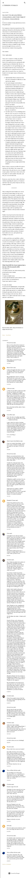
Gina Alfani (9, 414)
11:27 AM (8, 733)
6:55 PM (8, 742)
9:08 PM (9, 691)
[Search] (25, 2)
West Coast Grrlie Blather (13, 441)
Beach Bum (10, 367)
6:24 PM (8, 529)
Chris (8, 533)
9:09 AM (9, 410)
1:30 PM (8, 496)
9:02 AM (9, 384)
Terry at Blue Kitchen (12, 770)
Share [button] (3, 335)
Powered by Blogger (15, 873)
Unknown (9, 388)
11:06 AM (9, 436)
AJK (8, 825)
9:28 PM (8, 703)
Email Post (8, 335)
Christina (9, 559)
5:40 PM (9, 821)
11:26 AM (8, 780)
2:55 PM (8, 861)
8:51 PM (8, 555)
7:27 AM (8, 363)
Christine (9, 722)
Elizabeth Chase (11, 500)
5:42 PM (8, 831)
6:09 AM (9, 718)
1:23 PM (8, 449)
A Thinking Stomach (10, 5)
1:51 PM (8, 848)
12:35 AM (9, 766)
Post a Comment (6, 864)
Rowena (9, 746)
